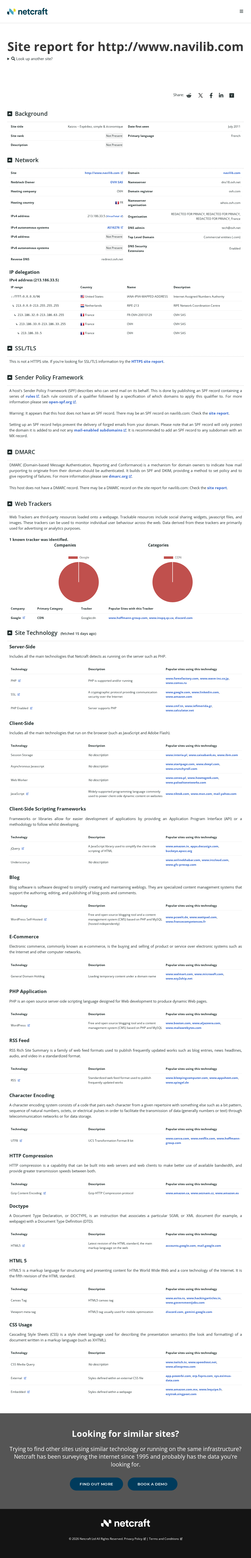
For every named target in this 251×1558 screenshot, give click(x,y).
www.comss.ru (176, 683)
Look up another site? (33, 58)
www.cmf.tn (174, 706)
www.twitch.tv (176, 1362)
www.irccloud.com (215, 860)
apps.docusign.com (204, 846)
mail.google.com (209, 1246)
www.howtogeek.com (203, 778)
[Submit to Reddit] (188, 95)
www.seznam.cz (202, 1193)
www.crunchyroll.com (181, 769)
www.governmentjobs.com (185, 1302)
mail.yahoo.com (225, 794)
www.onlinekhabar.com (183, 860)
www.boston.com (178, 1023)
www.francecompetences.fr (186, 921)
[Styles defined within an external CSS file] (24, 1378)
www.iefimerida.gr (198, 706)
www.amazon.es (227, 1193)
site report (219, 413)
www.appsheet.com (223, 1078)
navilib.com (231, 173)
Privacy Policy (133, 1539)
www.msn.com (201, 794)
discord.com (184, 618)
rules (30, 396)
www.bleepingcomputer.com (187, 1078)
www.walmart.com (179, 974)
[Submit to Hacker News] (231, 95)
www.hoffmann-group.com (128, 618)
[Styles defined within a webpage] (28, 1392)
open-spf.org (60, 401)
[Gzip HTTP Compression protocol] (44, 1193)
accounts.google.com (181, 1246)
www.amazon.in (177, 846)
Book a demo (153, 1484)
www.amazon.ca (177, 1193)
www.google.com (178, 692)
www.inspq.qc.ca (161, 618)
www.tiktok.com (177, 794)
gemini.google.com (198, 1312)
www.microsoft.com (208, 974)
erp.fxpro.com (202, 1376)
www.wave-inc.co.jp (214, 678)
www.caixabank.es (202, 755)
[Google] (23, 618)
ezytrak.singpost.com (181, 1394)
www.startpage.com (180, 764)
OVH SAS (116, 182)
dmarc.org (118, 476)
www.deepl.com (207, 764)
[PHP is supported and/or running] (19, 681)
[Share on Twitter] (200, 95)
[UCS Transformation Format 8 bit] (20, 1141)
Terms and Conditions (164, 1539)
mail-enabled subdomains (98, 430)
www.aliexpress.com (181, 1366)
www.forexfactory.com (182, 678)
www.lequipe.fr (210, 1389)
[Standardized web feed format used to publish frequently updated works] (18, 1080)
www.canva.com (177, 1138)
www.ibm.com (227, 755)
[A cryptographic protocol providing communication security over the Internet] (18, 694)
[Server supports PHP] (30, 708)
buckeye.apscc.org (179, 851)
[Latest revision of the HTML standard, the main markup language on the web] (23, 1246)
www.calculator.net (180, 710)
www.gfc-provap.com (181, 865)
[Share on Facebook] (211, 95)
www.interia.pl (176, 755)
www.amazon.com (179, 696)
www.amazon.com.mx (182, 1389)
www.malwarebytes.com (183, 1028)
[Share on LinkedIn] (221, 95)
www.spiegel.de (177, 1082)
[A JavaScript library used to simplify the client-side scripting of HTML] (22, 848)
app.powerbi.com (178, 1376)
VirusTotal (113, 216)
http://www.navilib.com (102, 173)
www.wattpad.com (203, 917)
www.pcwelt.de (177, 917)
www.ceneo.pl (176, 778)
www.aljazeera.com (206, 1023)
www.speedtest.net (202, 1362)
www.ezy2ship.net (179, 978)
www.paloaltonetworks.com (186, 782)
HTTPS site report (147, 361)
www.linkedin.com (205, 692)
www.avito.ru (175, 1298)
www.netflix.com (203, 1138)
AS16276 (113, 227)
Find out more (96, 1484)
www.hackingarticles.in (204, 1298)
